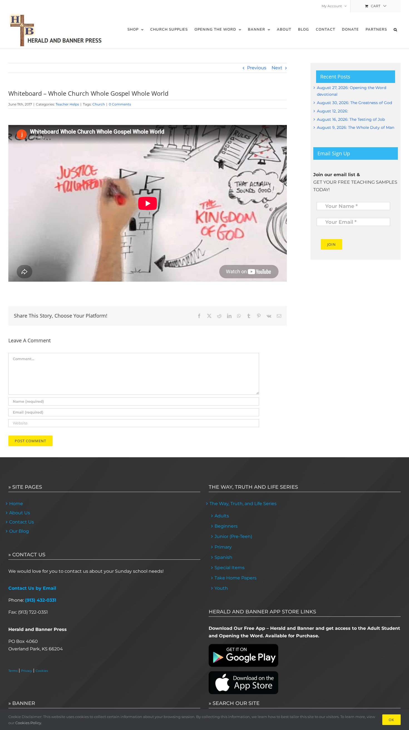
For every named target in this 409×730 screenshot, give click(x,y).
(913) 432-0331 (40, 600)
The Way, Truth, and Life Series (243, 503)
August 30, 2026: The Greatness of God (354, 102)
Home (16, 503)
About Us (19, 512)
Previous (256, 67)
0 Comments (120, 104)
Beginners (226, 526)
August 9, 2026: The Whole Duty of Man (355, 127)
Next (277, 67)
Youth (221, 588)
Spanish (223, 557)
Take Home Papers (236, 578)
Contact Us (21, 522)
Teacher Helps (67, 104)
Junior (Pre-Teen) (233, 536)
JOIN (331, 244)
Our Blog (19, 531)
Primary (223, 547)
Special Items (230, 567)
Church (98, 104)
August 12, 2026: (332, 111)
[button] (395, 29)
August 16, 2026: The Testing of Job (351, 119)
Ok (391, 719)
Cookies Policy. (28, 723)
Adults (222, 515)
